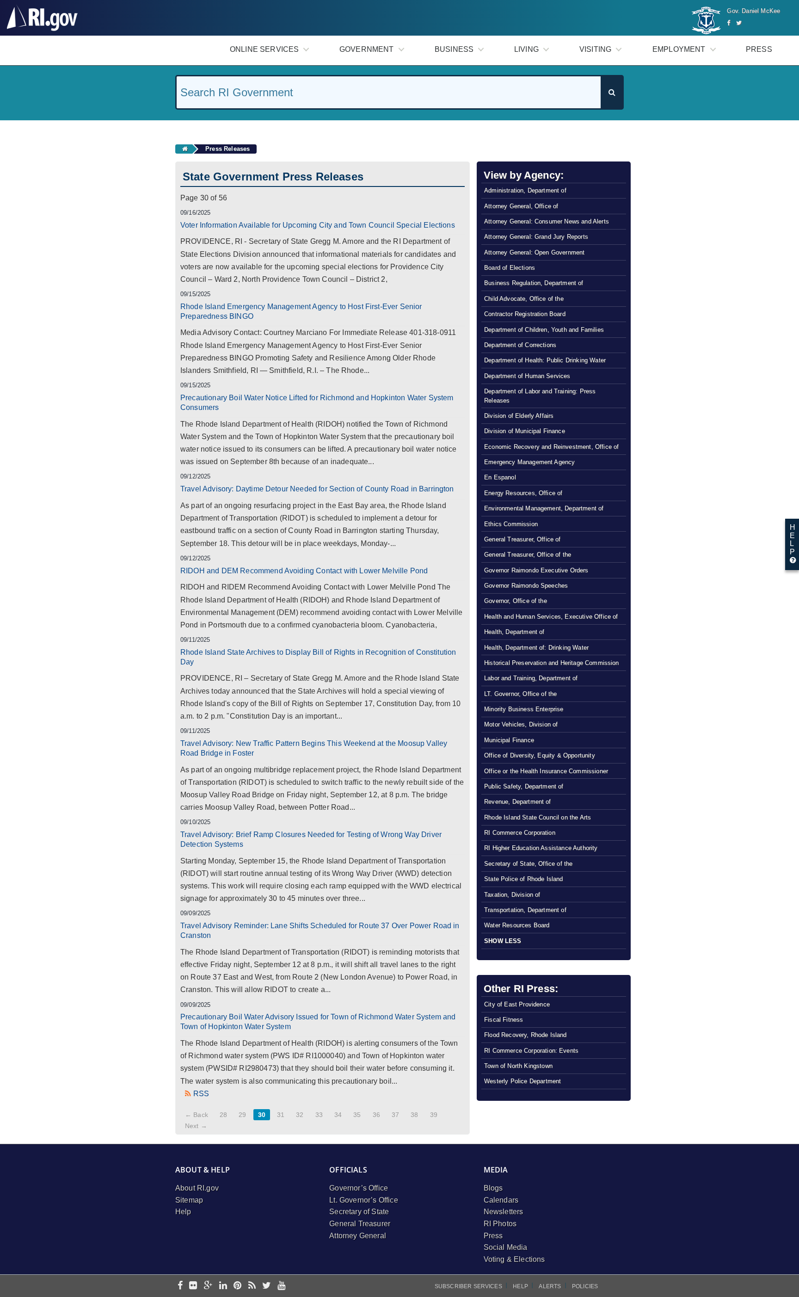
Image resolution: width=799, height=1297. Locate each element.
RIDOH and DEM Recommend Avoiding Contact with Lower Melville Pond (304, 571)
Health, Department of (514, 631)
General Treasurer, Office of (522, 539)
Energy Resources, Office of (523, 493)
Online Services (264, 49)
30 (261, 1114)
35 (357, 1114)
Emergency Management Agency (529, 462)
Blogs (493, 1188)
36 (376, 1114)
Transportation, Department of (525, 909)
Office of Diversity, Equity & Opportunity (539, 755)
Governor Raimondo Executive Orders (536, 570)
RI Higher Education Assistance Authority (540, 847)
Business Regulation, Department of (533, 282)
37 (395, 1114)
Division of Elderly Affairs (518, 415)
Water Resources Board (516, 925)
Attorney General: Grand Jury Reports (536, 236)
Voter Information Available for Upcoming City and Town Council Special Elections (317, 225)
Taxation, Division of (512, 894)
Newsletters (503, 1212)
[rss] (252, 1286)
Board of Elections (509, 267)
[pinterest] (237, 1286)
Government (366, 49)
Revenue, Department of (517, 801)
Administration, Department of (525, 190)
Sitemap (189, 1200)
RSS (201, 1094)
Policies (585, 1286)
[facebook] (180, 1286)
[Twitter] (739, 22)
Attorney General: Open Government (534, 252)
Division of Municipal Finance (524, 431)
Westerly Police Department (522, 1081)
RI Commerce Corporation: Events (531, 1050)
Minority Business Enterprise (523, 709)
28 (223, 1114)
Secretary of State (359, 1212)
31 (280, 1114)
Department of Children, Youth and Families (544, 329)
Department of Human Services (527, 375)
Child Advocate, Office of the (524, 298)
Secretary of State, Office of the (528, 863)
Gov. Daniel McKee (753, 10)
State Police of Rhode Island (523, 878)
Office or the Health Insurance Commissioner (546, 771)
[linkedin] (223, 1286)
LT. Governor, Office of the (520, 693)
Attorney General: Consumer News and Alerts (546, 221)
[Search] (612, 92)
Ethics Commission (511, 524)
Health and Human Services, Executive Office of (551, 616)
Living (526, 49)
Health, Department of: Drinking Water (536, 647)
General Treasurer (359, 1224)
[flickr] (193, 1286)
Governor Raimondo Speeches (526, 585)
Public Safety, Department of (523, 786)
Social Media (506, 1247)
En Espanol (500, 477)
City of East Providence (517, 1004)
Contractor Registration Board (524, 313)
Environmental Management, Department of (543, 508)
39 (433, 1114)
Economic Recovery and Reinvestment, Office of (551, 446)
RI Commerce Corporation (519, 832)
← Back (196, 1114)
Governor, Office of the (515, 600)
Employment (679, 49)
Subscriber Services (468, 1286)
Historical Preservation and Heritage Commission (551, 662)
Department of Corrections (520, 344)
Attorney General (357, 1236)
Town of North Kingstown (518, 1065)
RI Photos (500, 1224)
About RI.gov (197, 1188)
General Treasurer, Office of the (527, 554)
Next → (196, 1125)
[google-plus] (208, 1286)
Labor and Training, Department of (531, 678)
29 (242, 1114)
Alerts (550, 1286)
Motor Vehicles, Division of (521, 724)
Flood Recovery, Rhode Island (525, 1034)
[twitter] (266, 1286)
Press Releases (227, 148)
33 (319, 1114)
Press (759, 49)
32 (299, 1114)
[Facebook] (728, 22)
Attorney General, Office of (521, 206)
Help (183, 1212)
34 (338, 1114)
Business (454, 49)
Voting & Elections (514, 1259)
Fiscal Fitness (503, 1019)
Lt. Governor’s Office (363, 1200)
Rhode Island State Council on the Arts (537, 817)
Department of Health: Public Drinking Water (545, 360)
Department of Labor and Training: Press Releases (540, 395)
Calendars (501, 1200)
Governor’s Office (358, 1188)
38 (414, 1114)
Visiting (595, 49)
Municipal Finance (509, 740)
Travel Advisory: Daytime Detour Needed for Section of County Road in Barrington (317, 489)
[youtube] (281, 1286)
